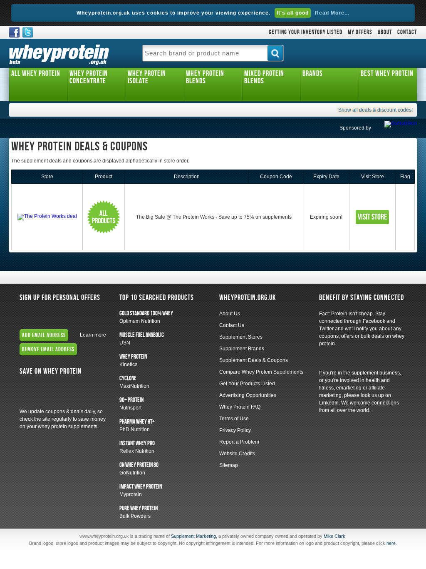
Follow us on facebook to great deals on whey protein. (14, 32)
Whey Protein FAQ (239, 407)
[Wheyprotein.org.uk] (59, 53)
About (385, 32)
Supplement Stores (241, 337)
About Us (229, 314)
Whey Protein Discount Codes (63, 394)
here (391, 543)
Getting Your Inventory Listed (305, 32)
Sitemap (228, 465)
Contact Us (231, 325)
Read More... (332, 13)
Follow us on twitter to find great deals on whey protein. (27, 32)
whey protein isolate (147, 77)
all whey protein (35, 73)
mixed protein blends (264, 77)
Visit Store (372, 217)
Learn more (93, 335)
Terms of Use (234, 419)
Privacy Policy (235, 430)
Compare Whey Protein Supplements (261, 372)
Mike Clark (334, 536)
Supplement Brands (241, 349)
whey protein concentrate (88, 77)
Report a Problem (239, 442)
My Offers (360, 32)
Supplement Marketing (193, 536)
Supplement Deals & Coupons (253, 360)
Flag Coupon (405, 217)
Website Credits (237, 454)
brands (312, 73)
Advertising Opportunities (247, 395)
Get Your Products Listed (247, 384)
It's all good (293, 13)
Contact (407, 32)
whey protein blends (205, 77)
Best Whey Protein (387, 73)
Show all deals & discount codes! (375, 109)
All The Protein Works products (103, 217)
